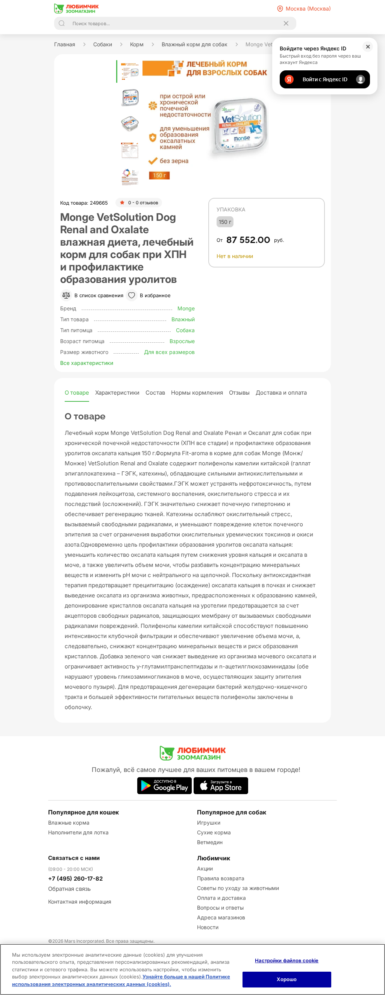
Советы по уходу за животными (238, 888)
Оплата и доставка (221, 898)
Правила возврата (220, 878)
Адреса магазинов (221, 917)
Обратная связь (69, 888)
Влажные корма (68, 822)
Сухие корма (214, 832)
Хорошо (287, 979)
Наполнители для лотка (78, 832)
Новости (207, 927)
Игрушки (208, 822)
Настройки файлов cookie (286, 960)
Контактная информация (79, 901)
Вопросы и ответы (220, 907)
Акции (205, 868)
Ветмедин (210, 842)
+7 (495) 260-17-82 (75, 878)
